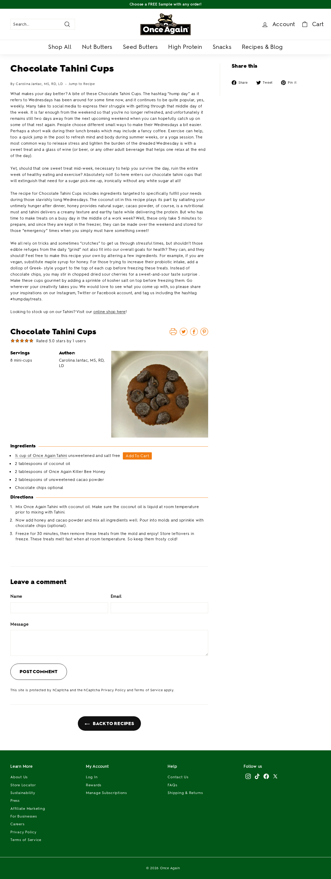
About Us (19, 777)
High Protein (185, 46)
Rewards (93, 785)
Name (16, 596)
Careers (17, 824)
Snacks (222, 46)
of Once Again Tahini (47, 455)
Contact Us (178, 777)
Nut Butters (97, 46)
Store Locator (23, 785)
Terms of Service (148, 690)
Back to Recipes (113, 723)
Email (116, 596)
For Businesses (23, 816)
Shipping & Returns (185, 793)
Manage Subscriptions (106, 793)
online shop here (109, 311)
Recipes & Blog (262, 46)
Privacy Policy (113, 690)
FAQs (172, 785)
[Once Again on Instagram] (248, 776)
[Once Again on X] (275, 776)
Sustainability (22, 793)
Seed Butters (140, 46)
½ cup (21, 455)
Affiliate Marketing (27, 808)
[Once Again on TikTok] (257, 776)
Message (19, 624)
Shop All (59, 46)
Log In (92, 777)
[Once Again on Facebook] (266, 776)
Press (15, 800)
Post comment (39, 671)
